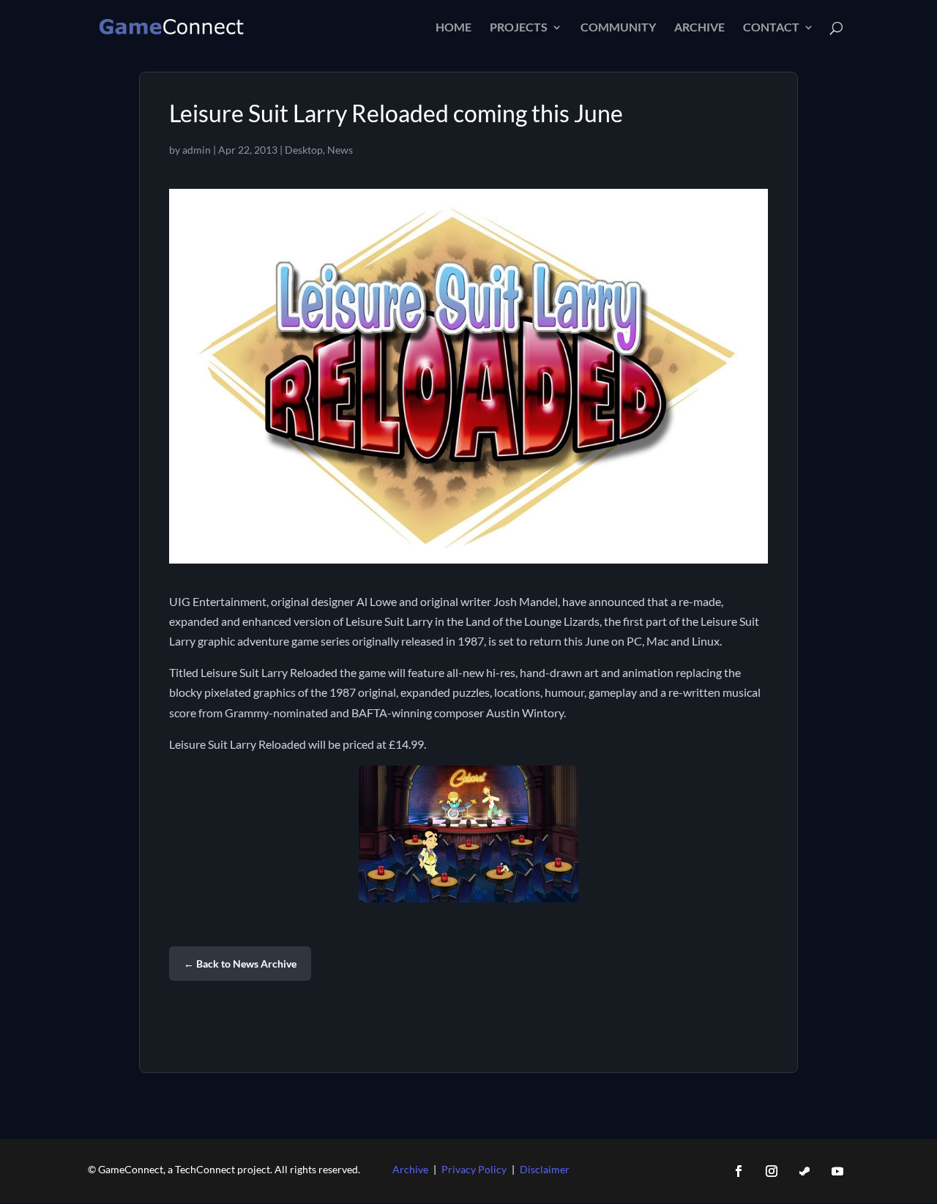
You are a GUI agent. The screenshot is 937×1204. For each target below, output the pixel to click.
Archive (699, 28)
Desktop (304, 149)
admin (196, 149)
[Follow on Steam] (804, 1171)
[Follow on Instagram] (771, 1171)
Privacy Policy (474, 1169)
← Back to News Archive (240, 963)
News (340, 149)
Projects (519, 28)
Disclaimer (545, 1169)
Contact (771, 28)
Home (453, 28)
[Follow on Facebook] (738, 1171)
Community (618, 28)
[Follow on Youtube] (837, 1171)
